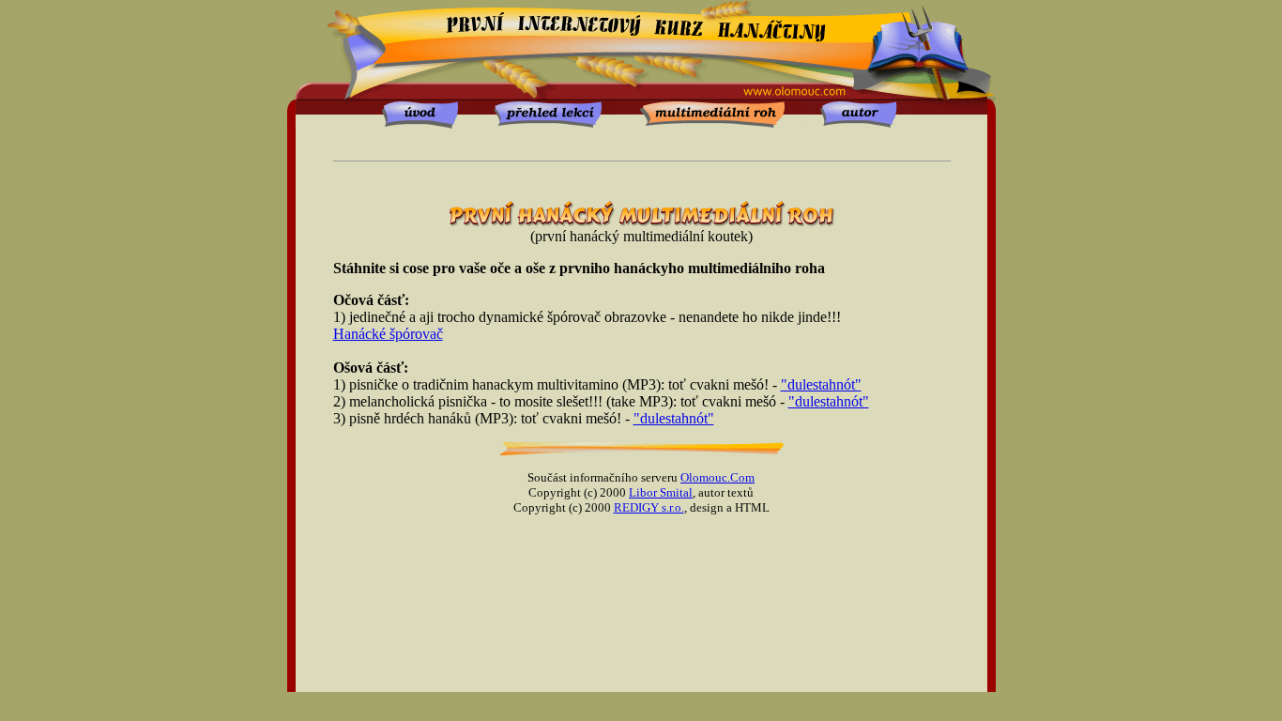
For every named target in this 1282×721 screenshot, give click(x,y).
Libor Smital (661, 492)
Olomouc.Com (717, 477)
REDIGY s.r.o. (649, 507)
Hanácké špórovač (388, 334)
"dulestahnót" (821, 384)
